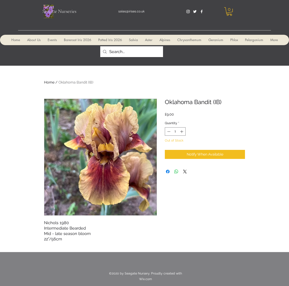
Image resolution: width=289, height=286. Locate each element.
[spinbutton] (175, 131)
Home (49, 82)
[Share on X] (185, 171)
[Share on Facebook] (167, 171)
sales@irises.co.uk (131, 11)
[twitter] (195, 11)
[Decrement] (168, 131)
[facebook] (201, 11)
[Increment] (182, 131)
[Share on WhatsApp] (176, 171)
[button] (229, 11)
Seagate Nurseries (59, 11)
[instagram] (188, 11)
